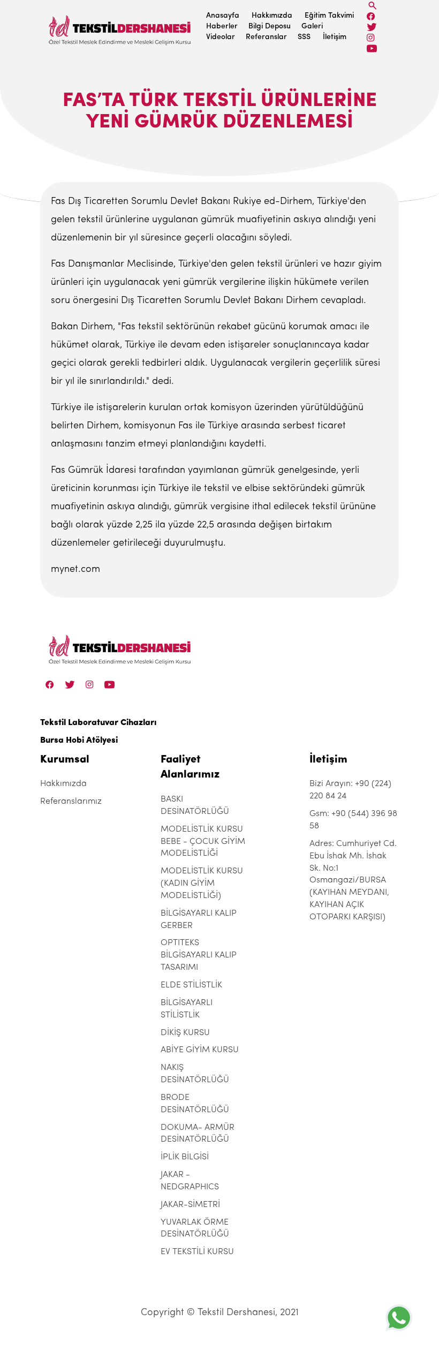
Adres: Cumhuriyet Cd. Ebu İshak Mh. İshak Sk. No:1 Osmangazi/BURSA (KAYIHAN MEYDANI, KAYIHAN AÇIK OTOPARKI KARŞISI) (353, 881)
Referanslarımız (71, 801)
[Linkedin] (371, 48)
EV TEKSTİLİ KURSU (197, 1252)
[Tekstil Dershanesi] (120, 27)
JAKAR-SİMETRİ (190, 1205)
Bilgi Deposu (269, 26)
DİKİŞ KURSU (185, 1033)
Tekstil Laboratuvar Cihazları (98, 723)
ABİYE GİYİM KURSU (200, 1050)
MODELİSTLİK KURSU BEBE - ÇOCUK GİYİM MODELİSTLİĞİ (203, 841)
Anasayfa (222, 16)
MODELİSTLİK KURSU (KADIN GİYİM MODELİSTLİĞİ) (202, 883)
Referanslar (266, 37)
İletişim (334, 37)
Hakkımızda (272, 16)
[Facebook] (371, 16)
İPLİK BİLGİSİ (185, 1157)
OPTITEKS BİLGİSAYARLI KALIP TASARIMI (199, 955)
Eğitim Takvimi (329, 16)
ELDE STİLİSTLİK (191, 985)
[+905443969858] (398, 1318)
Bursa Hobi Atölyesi (79, 740)
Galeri (312, 26)
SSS (304, 37)
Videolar (220, 37)
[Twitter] (371, 27)
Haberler (222, 26)
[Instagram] (370, 38)
